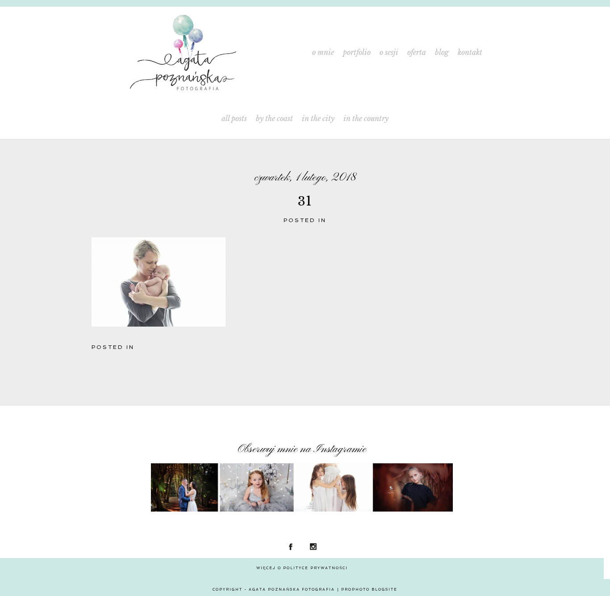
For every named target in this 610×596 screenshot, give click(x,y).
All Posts (234, 118)
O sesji (389, 52)
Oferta (416, 52)
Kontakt (470, 52)
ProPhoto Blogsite (369, 589)
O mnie (323, 52)
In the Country (366, 118)
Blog (442, 52)
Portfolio (357, 52)
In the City (318, 118)
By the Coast (274, 118)
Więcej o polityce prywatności (302, 568)
